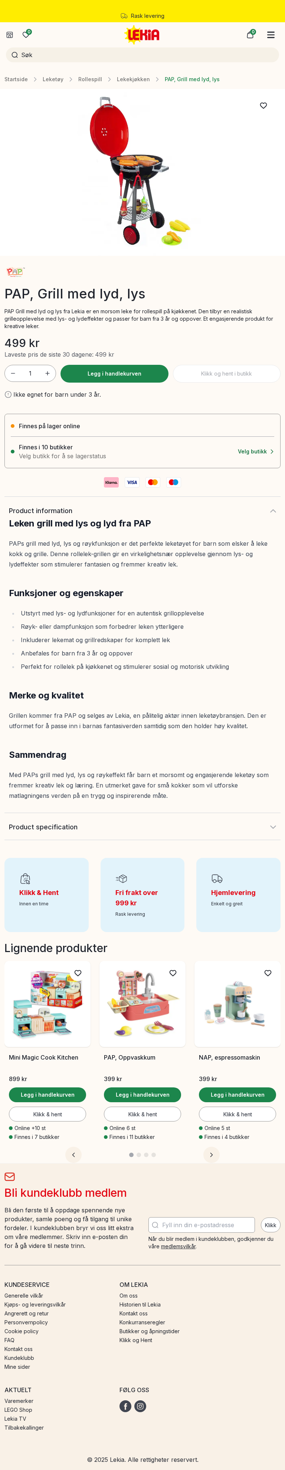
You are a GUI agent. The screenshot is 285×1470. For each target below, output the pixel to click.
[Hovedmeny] (271, 35)
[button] (250, 35)
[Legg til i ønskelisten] (263, 105)
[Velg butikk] (9, 35)
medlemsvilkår (178, 1246)
